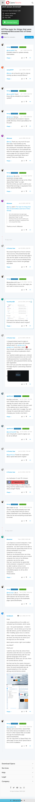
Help (3, 772)
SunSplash (10, 616)
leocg (8, 47)
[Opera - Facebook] (10, 787)
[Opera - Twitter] (13, 787)
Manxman (9, 539)
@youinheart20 (11, 432)
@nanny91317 (11, 50)
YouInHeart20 (11, 301)
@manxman (10, 592)
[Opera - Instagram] (24, 787)
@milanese (10, 117)
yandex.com (21, 345)
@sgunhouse (11, 454)
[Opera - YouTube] (17, 787)
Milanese (9, 138)
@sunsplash (10, 727)
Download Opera (12, 22)
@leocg (9, 73)
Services (5, 768)
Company (5, 781)
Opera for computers (9, 37)
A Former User (11, 248)
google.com (10, 347)
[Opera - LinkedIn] (20, 787)
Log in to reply (29, 37)
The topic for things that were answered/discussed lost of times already (19, 208)
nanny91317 (10, 70)
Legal (4, 777)
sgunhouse (10, 396)
